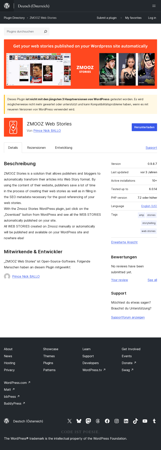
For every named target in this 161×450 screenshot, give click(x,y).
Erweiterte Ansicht (124, 242)
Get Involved (131, 349)
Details (13, 148)
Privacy (9, 370)
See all (152, 280)
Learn (86, 349)
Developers (90, 363)
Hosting (9, 363)
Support (151, 148)
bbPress (12, 397)
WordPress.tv (94, 370)
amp (141, 215)
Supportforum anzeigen (128, 317)
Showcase (50, 349)
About (8, 349)
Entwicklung (63, 148)
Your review (119, 280)
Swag (128, 370)
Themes (49, 356)
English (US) (149, 206)
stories (151, 215)
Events (127, 356)
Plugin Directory (14, 17)
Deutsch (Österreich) (28, 421)
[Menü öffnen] (154, 6)
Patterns (49, 370)
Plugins (48, 363)
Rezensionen (36, 148)
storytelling (149, 223)
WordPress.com (17, 383)
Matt (9, 389)
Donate (129, 363)
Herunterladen (144, 127)
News (8, 356)
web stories (149, 231)
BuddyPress (14, 403)
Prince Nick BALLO (47, 131)
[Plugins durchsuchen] (45, 31)
